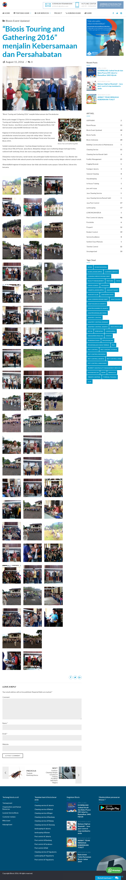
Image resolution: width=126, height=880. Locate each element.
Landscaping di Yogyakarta (44, 856)
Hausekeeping (92, 179)
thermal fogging (110, 377)
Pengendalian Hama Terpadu (98, 345)
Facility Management (94, 159)
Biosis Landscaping (95, 272)
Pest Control (93, 349)
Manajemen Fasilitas (95, 336)
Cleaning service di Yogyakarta (45, 852)
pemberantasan (94, 340)
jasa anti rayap (92, 188)
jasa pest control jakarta (98, 326)
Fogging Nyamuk (92, 164)
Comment (6, 697)
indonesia (105, 285)
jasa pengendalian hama (97, 313)
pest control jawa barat (97, 363)
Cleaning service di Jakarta (44, 805)
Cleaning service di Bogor (44, 813)
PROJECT (58, 13)
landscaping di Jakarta (43, 829)
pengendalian (107, 340)
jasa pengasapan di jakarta (98, 308)
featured (110, 281)
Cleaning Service (92, 150)
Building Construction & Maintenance (100, 145)
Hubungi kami (7, 825)
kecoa (90, 331)
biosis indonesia (101, 267)
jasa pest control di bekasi (98, 322)
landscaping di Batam (42, 832)
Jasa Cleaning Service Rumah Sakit (99, 198)
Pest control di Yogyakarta (44, 860)
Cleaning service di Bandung (45, 817)
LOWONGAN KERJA (94, 213)
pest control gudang (109, 349)
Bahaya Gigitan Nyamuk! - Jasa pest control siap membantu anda (110, 86)
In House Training (93, 184)
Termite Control (92, 247)
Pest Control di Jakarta (95, 218)
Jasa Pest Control (93, 203)
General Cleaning (93, 174)
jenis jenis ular (116, 326)
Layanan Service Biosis (10, 813)
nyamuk (109, 336)
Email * (4, 734)
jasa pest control (94, 317)
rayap (103, 372)
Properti (90, 227)
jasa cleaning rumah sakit (98, 299)
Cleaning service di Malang (44, 821)
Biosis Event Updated (18, 20)
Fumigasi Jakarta (93, 169)
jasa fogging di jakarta (97, 304)
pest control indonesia (97, 354)
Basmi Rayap (91, 125)
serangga (112, 372)
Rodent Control (92, 232)
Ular (89, 381)
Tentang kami (7, 803)
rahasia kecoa (93, 372)
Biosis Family (91, 135)
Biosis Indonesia (92, 140)
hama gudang (93, 285)
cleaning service (111, 272)
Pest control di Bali (41, 848)
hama (118, 281)
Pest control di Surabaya (43, 844)
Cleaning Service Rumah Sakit (97, 154)
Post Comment (13, 755)
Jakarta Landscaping (96, 290)
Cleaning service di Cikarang (45, 825)
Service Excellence (93, 237)
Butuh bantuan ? (105, 878)
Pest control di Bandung (43, 840)
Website (5, 744)
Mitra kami (6, 821)
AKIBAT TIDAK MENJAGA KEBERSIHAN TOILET (108, 98)
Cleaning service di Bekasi (44, 809)
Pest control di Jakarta (43, 836)
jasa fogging (116, 299)
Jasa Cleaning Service (94, 193)
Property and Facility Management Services (104, 368)
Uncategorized (92, 251)
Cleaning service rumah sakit (99, 276)
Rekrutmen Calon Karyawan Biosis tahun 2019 (84, 858)
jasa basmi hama (107, 294)
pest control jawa (114, 359)
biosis (90, 267)
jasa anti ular (93, 294)
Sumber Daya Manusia (95, 242)
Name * (5, 723)
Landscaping (91, 208)
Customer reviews (9, 817)
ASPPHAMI (91, 120)
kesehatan (99, 331)
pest (113, 345)
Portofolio (90, 222)
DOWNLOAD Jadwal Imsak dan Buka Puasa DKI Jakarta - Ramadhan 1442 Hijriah (110, 72)
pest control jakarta (96, 359)
